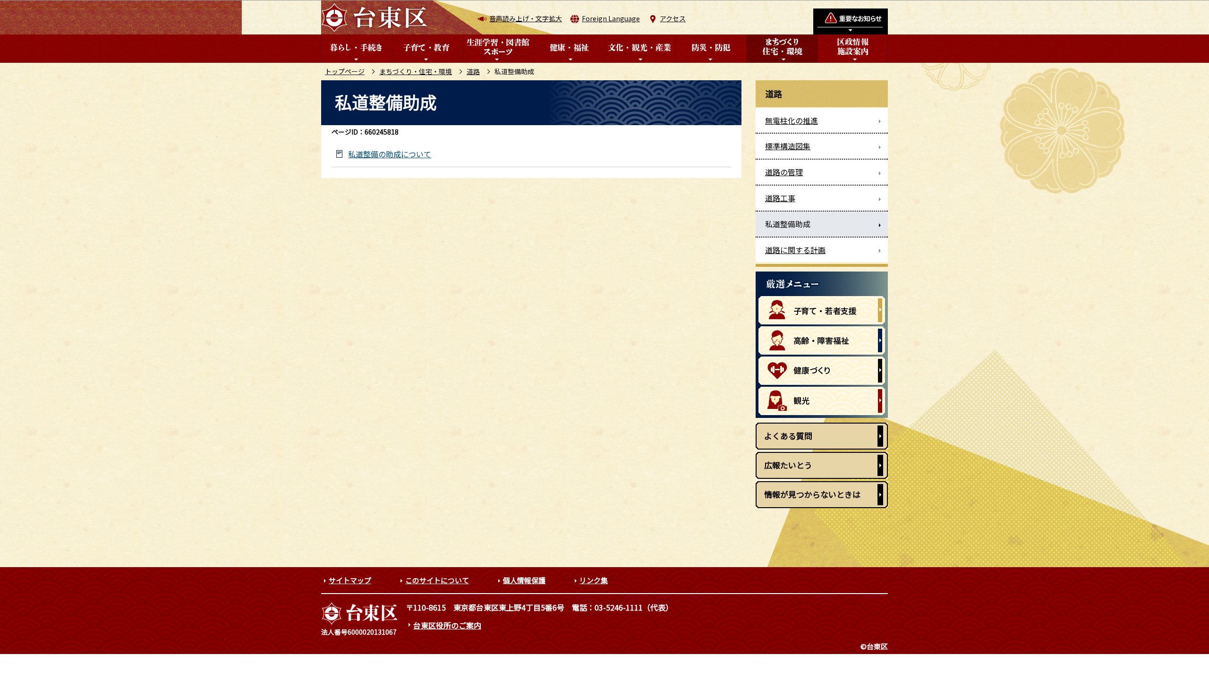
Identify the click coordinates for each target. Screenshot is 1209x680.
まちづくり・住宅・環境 (415, 71)
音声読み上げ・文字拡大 (525, 18)
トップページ (345, 71)
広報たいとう (788, 465)
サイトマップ (350, 580)
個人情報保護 (524, 580)
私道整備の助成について (389, 154)
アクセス (673, 18)
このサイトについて (437, 580)
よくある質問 (788, 436)
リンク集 (593, 580)
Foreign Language (611, 18)
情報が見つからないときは (812, 494)
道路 (473, 71)
